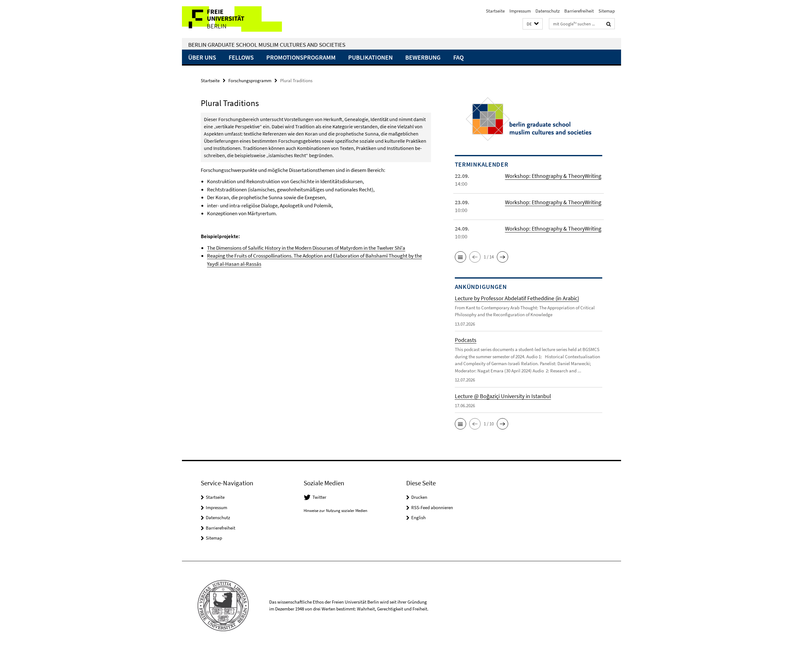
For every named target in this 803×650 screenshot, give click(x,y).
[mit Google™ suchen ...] (608, 24)
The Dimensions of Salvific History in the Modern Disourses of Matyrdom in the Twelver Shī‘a (306, 247)
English (418, 517)
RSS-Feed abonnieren (432, 507)
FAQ (458, 57)
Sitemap (606, 11)
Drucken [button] (419, 497)
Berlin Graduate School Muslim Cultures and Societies (266, 44)
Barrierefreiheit (579, 11)
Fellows (241, 57)
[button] (533, 24)
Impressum (520, 11)
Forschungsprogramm (249, 80)
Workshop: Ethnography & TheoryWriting (553, 175)
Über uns (202, 57)
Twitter (319, 497)
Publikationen (370, 57)
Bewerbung (423, 57)
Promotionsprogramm (301, 57)
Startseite (495, 11)
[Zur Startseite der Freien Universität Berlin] (234, 19)
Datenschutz (547, 11)
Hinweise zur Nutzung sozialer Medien (335, 510)
